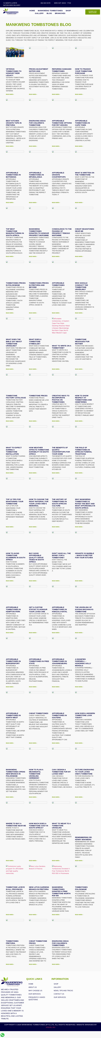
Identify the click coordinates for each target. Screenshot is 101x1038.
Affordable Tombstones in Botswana (13, 175)
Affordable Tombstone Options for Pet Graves (62, 123)
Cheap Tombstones (38, 713)
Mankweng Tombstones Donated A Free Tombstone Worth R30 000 (61, 891)
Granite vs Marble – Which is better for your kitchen (84, 555)
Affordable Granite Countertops (59, 175)
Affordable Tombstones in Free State (39, 661)
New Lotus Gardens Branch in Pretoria (39, 888)
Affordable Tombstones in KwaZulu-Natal (59, 609)
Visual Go (50, 1027)
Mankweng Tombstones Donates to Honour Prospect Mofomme (39, 232)
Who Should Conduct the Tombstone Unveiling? (81, 286)
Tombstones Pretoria (12, 942)
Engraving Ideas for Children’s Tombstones (60, 943)
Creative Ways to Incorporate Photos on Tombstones (60, 399)
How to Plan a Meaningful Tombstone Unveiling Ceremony (36, 774)
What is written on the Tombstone (84, 174)
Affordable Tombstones (58, 284)
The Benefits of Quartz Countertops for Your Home (61, 451)
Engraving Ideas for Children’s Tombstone (37, 123)
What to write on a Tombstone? (61, 347)
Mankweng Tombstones (50, 11)
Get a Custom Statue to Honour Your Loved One (38, 609)
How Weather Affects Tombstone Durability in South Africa (39, 451)
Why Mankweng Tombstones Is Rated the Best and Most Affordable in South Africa (85, 503)
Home (32, 11)
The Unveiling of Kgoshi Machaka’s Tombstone (84, 609)
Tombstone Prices (38, 396)
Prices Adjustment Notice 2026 (38, 70)
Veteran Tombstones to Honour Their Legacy (13, 72)
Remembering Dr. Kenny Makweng (83, 838)
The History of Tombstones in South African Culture (59, 502)
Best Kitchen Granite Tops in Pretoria (14, 123)
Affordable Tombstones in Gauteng (59, 715)
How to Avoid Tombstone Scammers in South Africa (15, 556)
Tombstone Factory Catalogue (16, 397)
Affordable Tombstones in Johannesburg (59, 661)
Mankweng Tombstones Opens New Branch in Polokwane (15, 773)
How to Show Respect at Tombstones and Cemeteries (83, 399)
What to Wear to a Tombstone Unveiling (61, 826)
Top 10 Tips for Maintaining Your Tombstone (14, 501)
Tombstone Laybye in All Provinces (15, 888)
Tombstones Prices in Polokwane (16, 284)
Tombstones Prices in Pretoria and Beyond (39, 285)
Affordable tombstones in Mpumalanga (36, 175)
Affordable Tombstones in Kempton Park (13, 609)
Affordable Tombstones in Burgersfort (13, 661)
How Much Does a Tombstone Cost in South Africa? (38, 826)
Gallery (39, 13)
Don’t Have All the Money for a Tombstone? (61, 555)
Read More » (10, 94)
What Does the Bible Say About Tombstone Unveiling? (14, 342)
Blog (49, 13)
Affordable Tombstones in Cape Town (82, 123)
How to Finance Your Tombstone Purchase (83, 71)
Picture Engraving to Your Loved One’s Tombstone (84, 772)
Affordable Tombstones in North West (13, 715)
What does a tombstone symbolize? (35, 341)
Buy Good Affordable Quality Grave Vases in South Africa (36, 557)
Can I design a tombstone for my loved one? (61, 772)
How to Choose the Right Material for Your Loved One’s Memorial (39, 502)
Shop (68, 11)
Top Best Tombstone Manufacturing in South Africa (15, 232)
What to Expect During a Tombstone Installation (14, 451)
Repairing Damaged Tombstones (61, 70)
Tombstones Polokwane (81, 888)
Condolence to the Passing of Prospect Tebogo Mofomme (62, 232)
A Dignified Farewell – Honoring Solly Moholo (83, 662)
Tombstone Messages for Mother (82, 341)
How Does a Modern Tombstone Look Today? (85, 715)
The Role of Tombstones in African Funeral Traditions (83, 451)
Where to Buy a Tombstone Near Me (16, 825)
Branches (60, 13)
